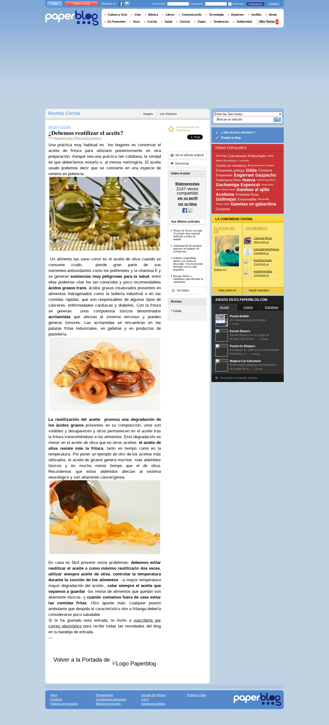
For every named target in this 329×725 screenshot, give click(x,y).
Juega (235, 323)
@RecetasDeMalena (87, 138)
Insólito (256, 14)
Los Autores (168, 114)
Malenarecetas (63, 138)
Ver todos (183, 290)
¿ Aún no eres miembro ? (238, 132)
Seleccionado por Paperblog (187, 129)
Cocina (177, 310)
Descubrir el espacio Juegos (238, 378)
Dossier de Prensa (153, 695)
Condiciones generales (111, 699)
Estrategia (271, 307)
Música (153, 14)
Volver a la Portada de (82, 659)
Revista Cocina (64, 113)
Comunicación (192, 14)
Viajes (201, 21)
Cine (138, 14)
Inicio (55, 3)
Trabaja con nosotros (64, 703)
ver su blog (187, 204)
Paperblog (72, 18)
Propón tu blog (231, 137)
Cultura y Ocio (117, 14)
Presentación (104, 695)
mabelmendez (263, 271)
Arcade (224, 307)
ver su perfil (187, 198)
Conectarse (255, 4)
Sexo (136, 21)
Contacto (56, 699)
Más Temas (267, 21)
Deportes (237, 14)
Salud (168, 21)
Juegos (148, 114)
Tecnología (216, 14)
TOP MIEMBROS (256, 228)
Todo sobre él (227, 290)
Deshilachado (263, 260)
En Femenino (116, 21)
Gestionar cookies (153, 703)
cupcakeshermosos (266, 249)
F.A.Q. (145, 699)
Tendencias (221, 21)
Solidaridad (244, 21)
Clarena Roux (263, 238)
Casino (248, 307)
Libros (170, 14)
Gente (273, 14)
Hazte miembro (259, 290)
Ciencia (185, 21)
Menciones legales (108, 703)
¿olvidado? (273, 3)
